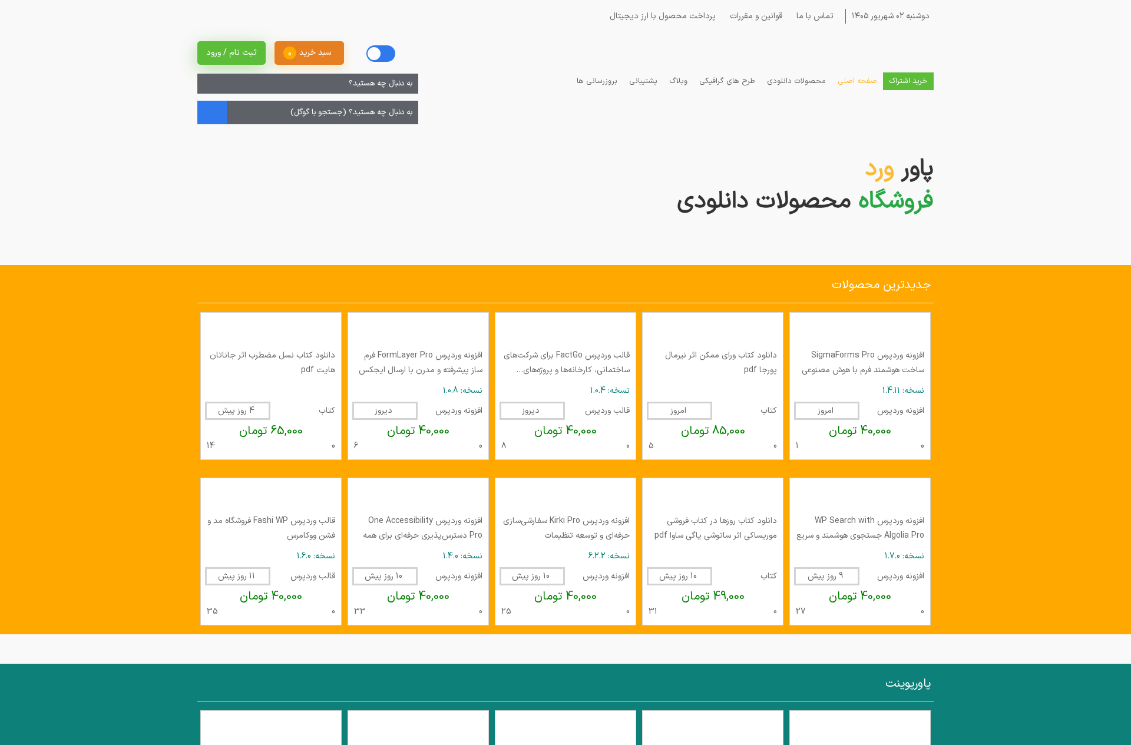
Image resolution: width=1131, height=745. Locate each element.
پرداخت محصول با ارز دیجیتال (656, 16)
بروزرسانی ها (597, 95)
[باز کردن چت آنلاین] (1101, 716)
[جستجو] (208, 98)
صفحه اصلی (857, 95)
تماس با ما (807, 16)
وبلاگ (678, 95)
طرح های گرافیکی (727, 95)
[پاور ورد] (875, 71)
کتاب (768, 685)
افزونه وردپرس (900, 685)
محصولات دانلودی (796, 95)
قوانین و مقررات (749, 16)
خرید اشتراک (908, 95)
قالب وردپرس (607, 685)
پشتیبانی (643, 95)
